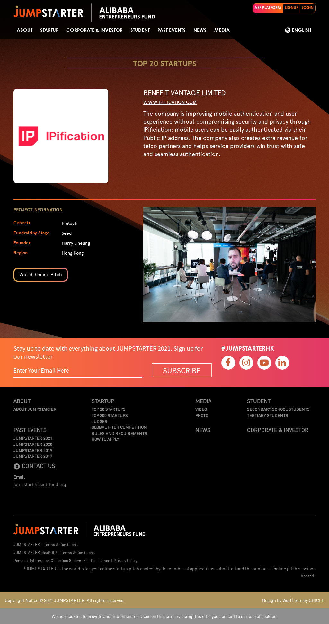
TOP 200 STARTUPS (110, 415)
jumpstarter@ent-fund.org (39, 484)
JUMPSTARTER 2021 (32, 438)
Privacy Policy (125, 560)
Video (201, 409)
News (200, 30)
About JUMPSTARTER (35, 409)
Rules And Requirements (119, 433)
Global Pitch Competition (119, 427)
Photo (201, 415)
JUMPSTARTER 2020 (32, 444)
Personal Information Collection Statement (50, 560)
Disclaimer (100, 560)
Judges (99, 421)
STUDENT (140, 30)
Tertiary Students (267, 415)
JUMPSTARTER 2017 (32, 456)
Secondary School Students (278, 409)
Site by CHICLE (309, 600)
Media (222, 30)
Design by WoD (276, 600)
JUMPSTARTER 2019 (32, 450)
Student (259, 401)
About (24, 30)
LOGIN (308, 8)
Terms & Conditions (61, 544)
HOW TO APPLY (105, 439)
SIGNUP (291, 8)
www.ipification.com (170, 102)
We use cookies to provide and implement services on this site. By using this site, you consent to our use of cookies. (165, 616)
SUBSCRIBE (181, 370)
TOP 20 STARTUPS (109, 409)
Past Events (171, 30)
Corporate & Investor (94, 30)
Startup (49, 30)
